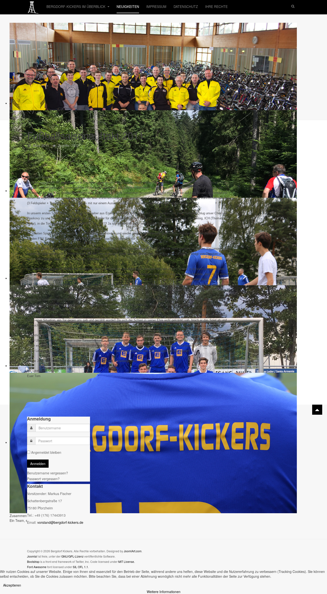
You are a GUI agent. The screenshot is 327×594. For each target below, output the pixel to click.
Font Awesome (36, 567)
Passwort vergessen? (43, 478)
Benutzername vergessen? (47, 473)
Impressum (156, 6)
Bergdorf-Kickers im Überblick (76, 6)
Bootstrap (33, 561)
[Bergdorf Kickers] (33, 6)
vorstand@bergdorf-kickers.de (60, 522)
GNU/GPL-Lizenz (72, 556)
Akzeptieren (12, 585)
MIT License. (126, 561)
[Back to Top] (317, 410)
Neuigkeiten (128, 6)
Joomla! (32, 556)
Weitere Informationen (163, 591)
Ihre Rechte (216, 6)
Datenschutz (186, 6)
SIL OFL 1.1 (80, 567)
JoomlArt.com (132, 551)
